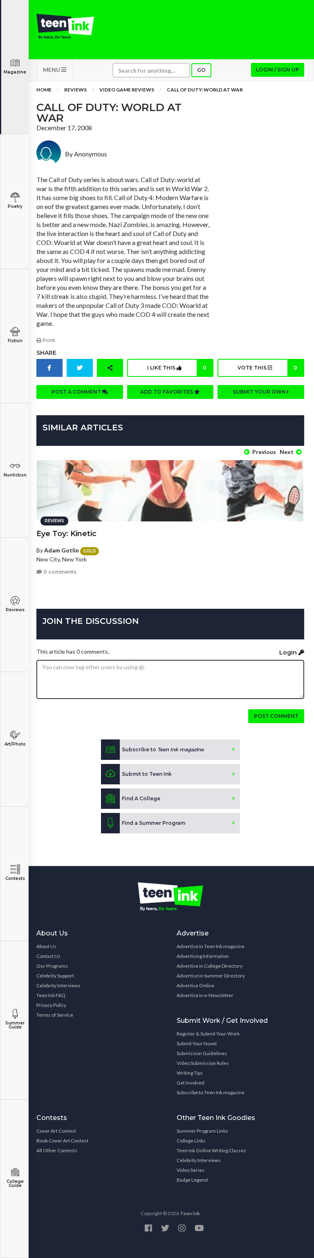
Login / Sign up (277, 70)
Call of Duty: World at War (205, 90)
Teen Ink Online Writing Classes (211, 1150)
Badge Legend (192, 1180)
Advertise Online (195, 985)
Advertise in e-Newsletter (205, 995)
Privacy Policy (51, 1005)
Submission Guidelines (202, 1053)
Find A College (141, 798)
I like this (176, 368)
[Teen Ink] (65, 26)
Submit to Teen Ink (147, 774)
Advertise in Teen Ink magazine (210, 946)
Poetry (15, 206)
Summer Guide (15, 1025)
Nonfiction (15, 475)
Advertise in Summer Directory (211, 976)
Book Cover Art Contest (62, 1141)
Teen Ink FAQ (50, 995)
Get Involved (190, 1083)
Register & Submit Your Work (208, 1034)
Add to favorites (167, 392)
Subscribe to (163, 749)
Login (288, 652)
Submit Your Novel (197, 1043)
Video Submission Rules (203, 1063)
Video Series (190, 1170)
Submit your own (260, 392)
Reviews (15, 609)
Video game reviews (126, 90)
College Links (191, 1141)
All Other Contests (56, 1150)
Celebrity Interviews (58, 985)
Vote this (267, 368)
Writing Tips (190, 1073)
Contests (15, 878)
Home (44, 90)
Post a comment (77, 392)
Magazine (15, 72)
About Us (46, 946)
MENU (52, 69)
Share (46, 352)
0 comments (59, 572)
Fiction (15, 340)
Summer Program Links (202, 1131)
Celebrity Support (55, 976)
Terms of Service (54, 1015)
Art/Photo (15, 744)
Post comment (276, 716)
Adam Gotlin (61, 550)
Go (201, 70)
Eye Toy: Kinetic (66, 533)
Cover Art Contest (56, 1131)
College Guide (15, 1183)
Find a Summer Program (153, 823)
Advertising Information (203, 956)
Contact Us (48, 956)
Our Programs (52, 966)
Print (48, 340)
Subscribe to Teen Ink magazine (210, 1092)
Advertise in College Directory (209, 966)
